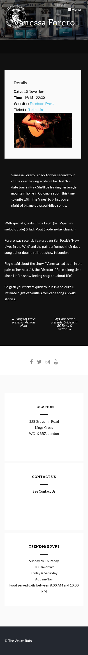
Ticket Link (36, 110)
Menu (76, 9)
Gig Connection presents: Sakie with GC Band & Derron (64, 324)
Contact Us (47, 491)
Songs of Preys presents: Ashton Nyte (23, 322)
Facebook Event (42, 104)
